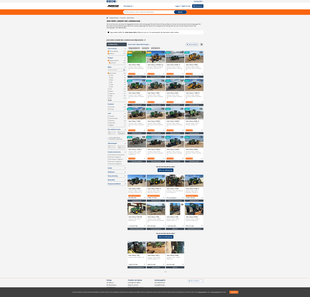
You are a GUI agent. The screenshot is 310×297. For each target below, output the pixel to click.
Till (118, 145)
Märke (109, 67)
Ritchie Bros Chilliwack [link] (156, 76)
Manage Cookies (202, 292)
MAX (119, 131)
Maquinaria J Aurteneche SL (175, 200)
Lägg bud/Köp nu (133, 195)
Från (109, 145)
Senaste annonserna (114, 152)
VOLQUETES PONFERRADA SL (137, 267)
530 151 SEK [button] (190, 226)
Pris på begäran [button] (172, 198)
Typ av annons (112, 48)
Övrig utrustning (113, 176)
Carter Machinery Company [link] (194, 229)
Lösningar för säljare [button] (134, 282)
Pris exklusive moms (114, 129)
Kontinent (111, 104)
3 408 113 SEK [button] (152, 198)
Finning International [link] (156, 229)
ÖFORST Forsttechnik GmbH (137, 229)
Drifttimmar (111, 172)
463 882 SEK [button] (132, 198)
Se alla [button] (110, 100)
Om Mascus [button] (110, 282)
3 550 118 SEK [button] (190, 198)
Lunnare (123, 18)
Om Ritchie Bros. (112, 285)
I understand (234, 292)
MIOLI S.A (175, 267)
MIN (109, 131)
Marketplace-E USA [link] (136, 200)
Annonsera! (198, 6)
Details (110, 168)
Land (109, 113)
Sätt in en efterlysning (165, 170)
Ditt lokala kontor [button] (160, 282)
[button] (117, 44)
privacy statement (216, 292)
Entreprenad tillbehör (114, 184)
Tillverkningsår (112, 143)
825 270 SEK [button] (151, 226)
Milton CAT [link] (175, 229)
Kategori (110, 58)
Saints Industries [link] (156, 267)
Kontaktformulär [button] (160, 285)
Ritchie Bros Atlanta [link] (194, 133)
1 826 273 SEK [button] (132, 264)
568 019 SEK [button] (151, 264)
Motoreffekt (111, 180)
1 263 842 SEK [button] (171, 226)
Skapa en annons (133, 285)
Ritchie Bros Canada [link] (137, 76)
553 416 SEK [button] (171, 264)
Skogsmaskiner (114, 18)
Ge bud (131, 74)
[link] (137, 57)
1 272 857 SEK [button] (132, 226)
